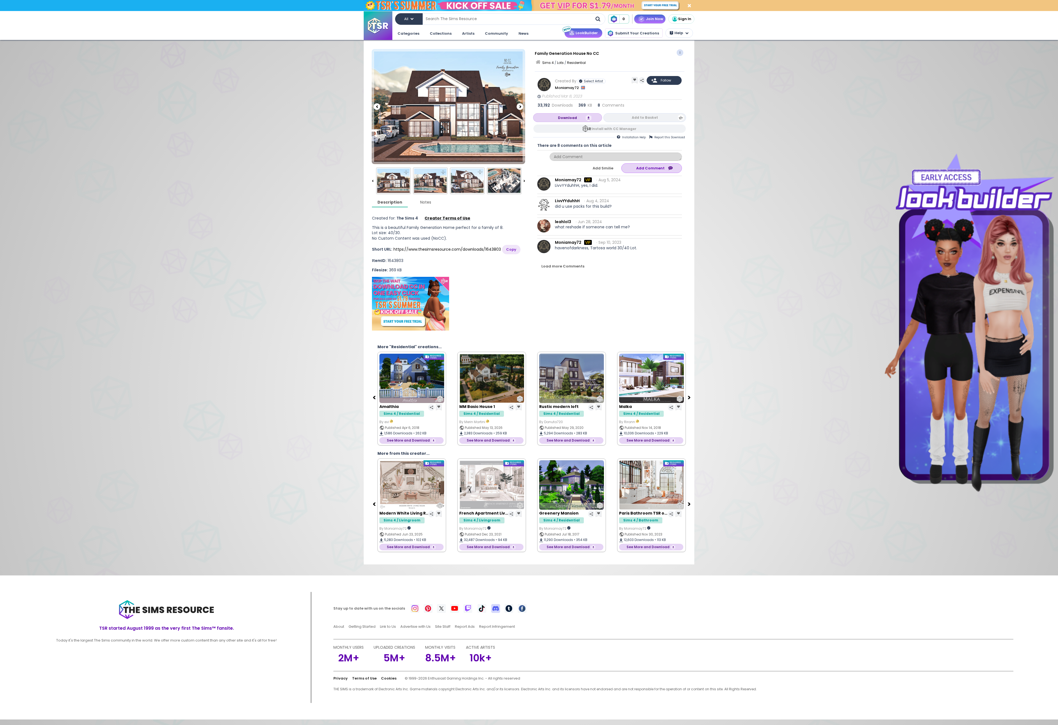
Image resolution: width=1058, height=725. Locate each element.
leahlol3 (563, 221)
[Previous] (377, 106)
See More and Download (408, 440)
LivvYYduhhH (567, 201)
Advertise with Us (415, 626)
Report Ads (465, 626)
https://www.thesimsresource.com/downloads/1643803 (447, 249)
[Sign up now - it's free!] (410, 304)
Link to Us (388, 626)
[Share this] (642, 80)
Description (389, 202)
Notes (425, 202)
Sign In (684, 18)
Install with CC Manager (614, 128)
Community (496, 33)
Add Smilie (603, 168)
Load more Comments (562, 266)
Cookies (388, 678)
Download (567, 117)
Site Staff (442, 626)
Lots (560, 62)
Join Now (654, 18)
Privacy (340, 678)
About (338, 626)
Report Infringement (497, 626)
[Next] (520, 106)
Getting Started (362, 626)
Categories (408, 33)
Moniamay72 (567, 87)
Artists (468, 33)
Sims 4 (548, 62)
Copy (511, 249)
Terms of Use (364, 678)
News (523, 33)
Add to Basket (645, 117)
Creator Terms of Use (447, 218)
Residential (576, 62)
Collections (441, 33)
